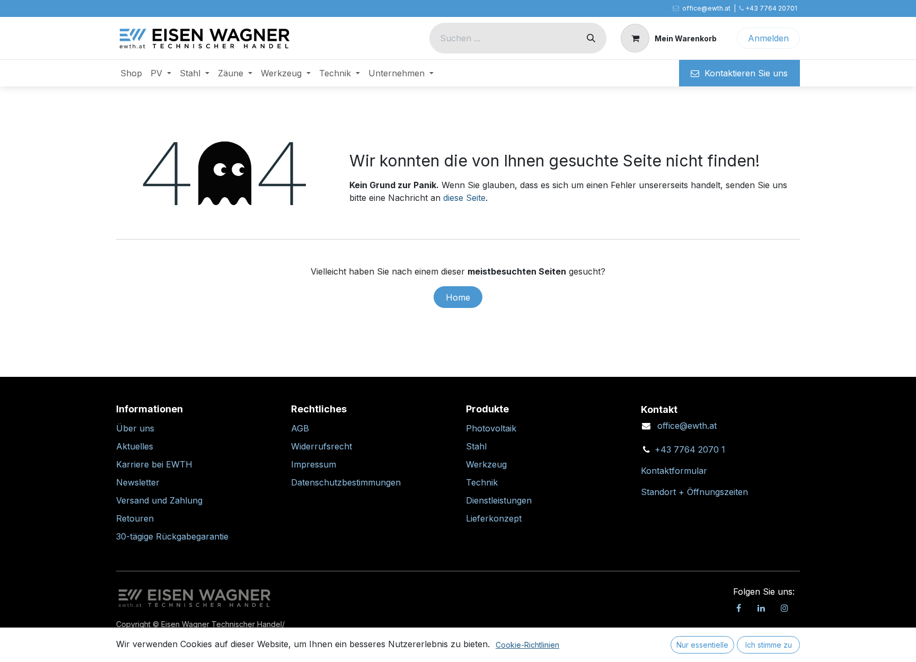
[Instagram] (784, 607)
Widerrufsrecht (321, 446)
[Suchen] (591, 38)
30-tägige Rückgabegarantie (172, 536)
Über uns (135, 428)
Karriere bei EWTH (154, 464)
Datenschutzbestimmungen (346, 482)
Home (458, 297)
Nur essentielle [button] (702, 644)
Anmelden (768, 38)
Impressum (313, 464)
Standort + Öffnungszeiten (694, 492)
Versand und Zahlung (159, 500)
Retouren (135, 518)
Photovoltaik (491, 428)
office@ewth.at (687, 425)
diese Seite (464, 197)
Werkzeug (486, 464)
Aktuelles (134, 446)
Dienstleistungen (499, 500)
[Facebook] (738, 607)
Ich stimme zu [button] (768, 644)
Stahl (476, 446)
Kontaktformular (674, 470)
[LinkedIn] (761, 607)
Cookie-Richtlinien (527, 644)
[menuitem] (131, 73)
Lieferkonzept (494, 518)
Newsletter (138, 482)
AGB (300, 428)
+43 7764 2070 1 (690, 449)
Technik (482, 482)
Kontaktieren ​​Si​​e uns (743, 73)
